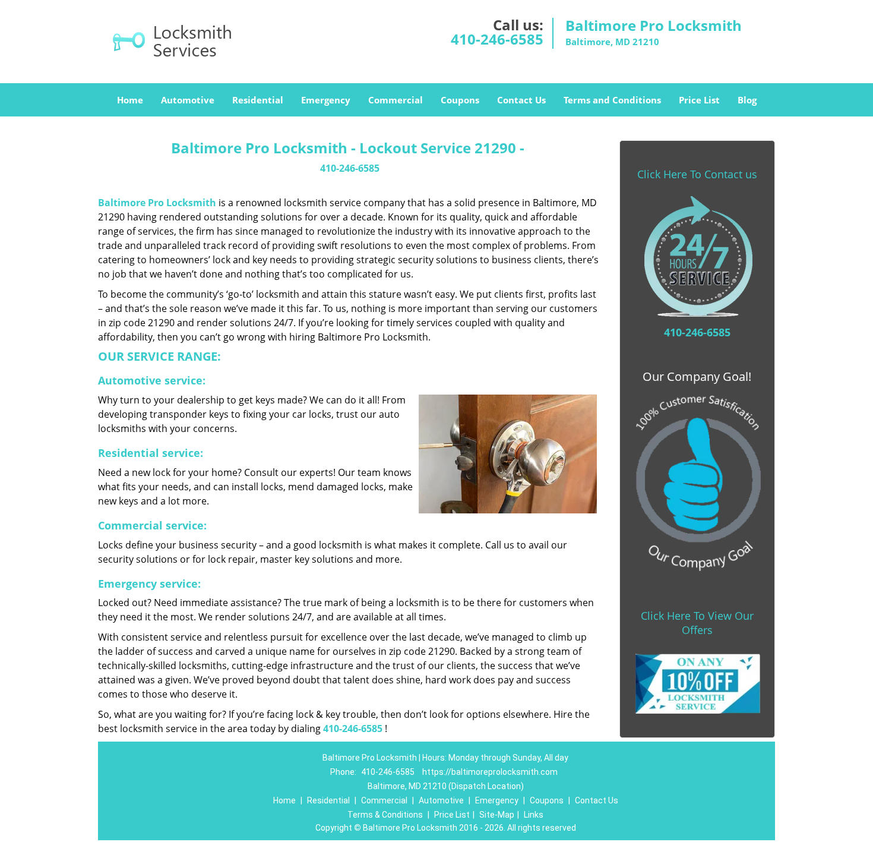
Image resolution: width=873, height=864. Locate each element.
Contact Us (521, 100)
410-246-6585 (497, 39)
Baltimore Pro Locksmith (157, 202)
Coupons (460, 100)
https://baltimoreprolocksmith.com (490, 772)
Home (130, 100)
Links (533, 814)
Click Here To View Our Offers (697, 622)
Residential (257, 100)
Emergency (325, 100)
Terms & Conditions (385, 814)
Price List (699, 100)
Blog (747, 100)
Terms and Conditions (612, 100)
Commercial (395, 100)
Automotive (187, 100)
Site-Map (496, 814)
